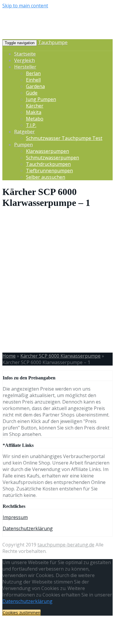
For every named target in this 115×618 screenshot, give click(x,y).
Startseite (25, 54)
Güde (31, 93)
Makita (33, 112)
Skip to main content (25, 5)
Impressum (15, 517)
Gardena (35, 86)
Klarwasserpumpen (47, 151)
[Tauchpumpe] (55, 35)
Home (9, 356)
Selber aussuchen (45, 177)
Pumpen (23, 144)
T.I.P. (31, 125)
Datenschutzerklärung (28, 528)
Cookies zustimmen (21, 612)
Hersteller (25, 67)
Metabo (34, 118)
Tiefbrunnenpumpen (49, 170)
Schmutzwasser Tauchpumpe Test (64, 138)
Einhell (33, 80)
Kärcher (34, 106)
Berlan (33, 73)
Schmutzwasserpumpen (52, 157)
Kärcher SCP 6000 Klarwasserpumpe (60, 356)
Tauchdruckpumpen (48, 164)
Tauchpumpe (53, 42)
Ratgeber (24, 131)
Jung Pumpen (41, 99)
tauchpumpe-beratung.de (65, 544)
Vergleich (24, 60)
